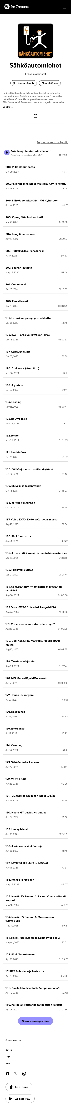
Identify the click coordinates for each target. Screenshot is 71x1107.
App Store (21, 1087)
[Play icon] (7, 152)
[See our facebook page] (8, 1074)
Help (8, 1063)
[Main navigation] (65, 7)
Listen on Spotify (25, 83)
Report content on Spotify (52, 142)
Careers (9, 1050)
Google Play (22, 1099)
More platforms (50, 83)
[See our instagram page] (24, 1074)
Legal (8, 1056)
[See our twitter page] (16, 1074)
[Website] (35, 116)
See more (8, 106)
